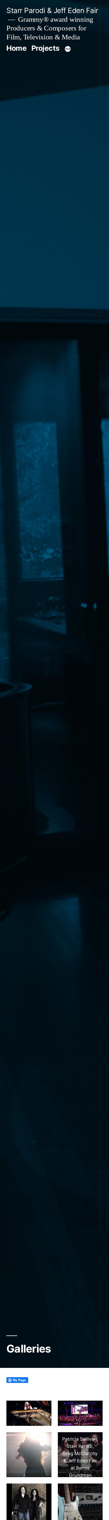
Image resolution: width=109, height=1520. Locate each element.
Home (16, 48)
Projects (45, 48)
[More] (67, 49)
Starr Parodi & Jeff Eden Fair (52, 10)
